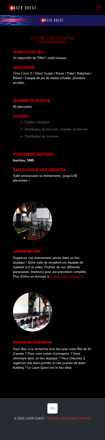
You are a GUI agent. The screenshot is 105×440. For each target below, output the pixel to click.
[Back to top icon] (52, 408)
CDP (53, 423)
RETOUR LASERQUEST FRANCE (69, 418)
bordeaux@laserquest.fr (66, 276)
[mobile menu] (98, 7)
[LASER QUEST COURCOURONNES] (23, 7)
